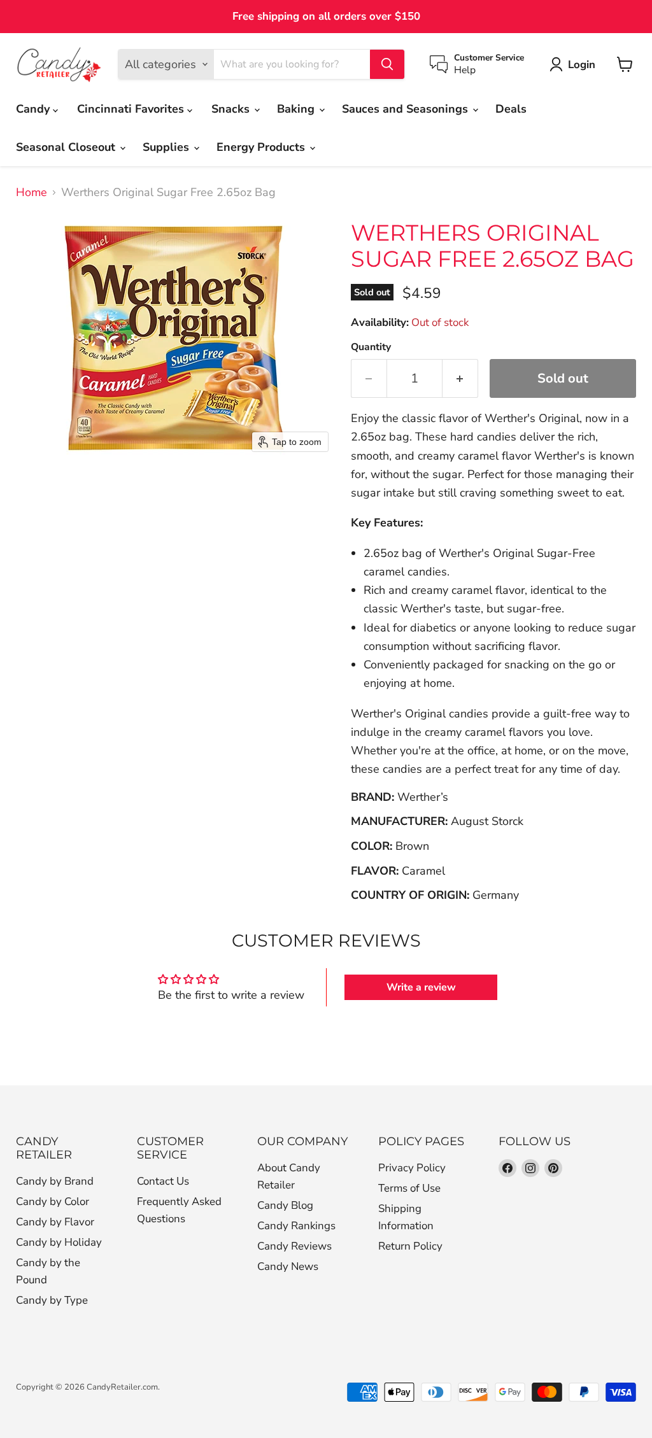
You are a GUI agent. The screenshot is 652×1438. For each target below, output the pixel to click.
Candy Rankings (296, 1225)
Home (31, 192)
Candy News (287, 1266)
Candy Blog (285, 1205)
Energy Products (262, 147)
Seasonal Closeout (67, 147)
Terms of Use (409, 1188)
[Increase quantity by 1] (460, 378)
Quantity (371, 347)
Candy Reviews (294, 1246)
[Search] (387, 64)
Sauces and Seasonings (406, 108)
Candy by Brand (55, 1181)
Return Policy (410, 1246)
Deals (511, 108)
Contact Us (163, 1181)
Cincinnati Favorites (132, 108)
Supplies (167, 147)
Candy (34, 108)
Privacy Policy (412, 1167)
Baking (297, 108)
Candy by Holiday (59, 1242)
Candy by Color (52, 1201)
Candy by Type (52, 1300)
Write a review (421, 987)
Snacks (232, 108)
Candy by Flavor (55, 1222)
